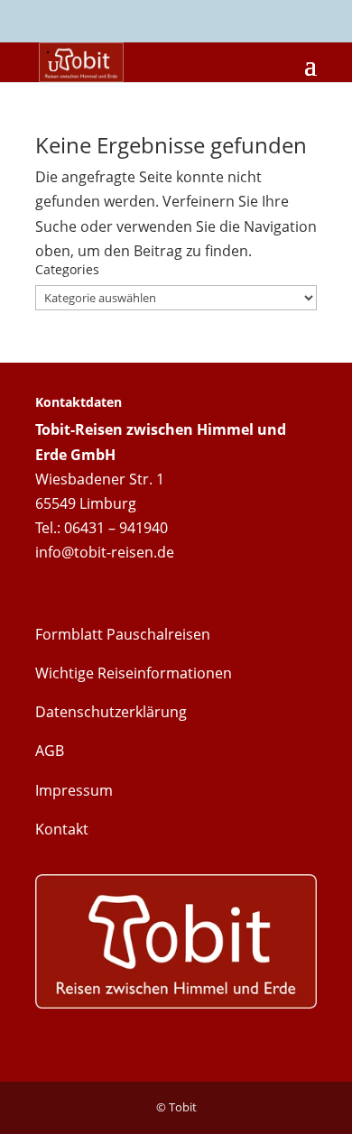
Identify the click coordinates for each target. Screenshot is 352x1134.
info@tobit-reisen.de (104, 552)
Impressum (74, 790)
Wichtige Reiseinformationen (133, 673)
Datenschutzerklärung (111, 712)
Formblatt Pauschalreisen (122, 634)
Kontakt (61, 829)
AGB (49, 751)
